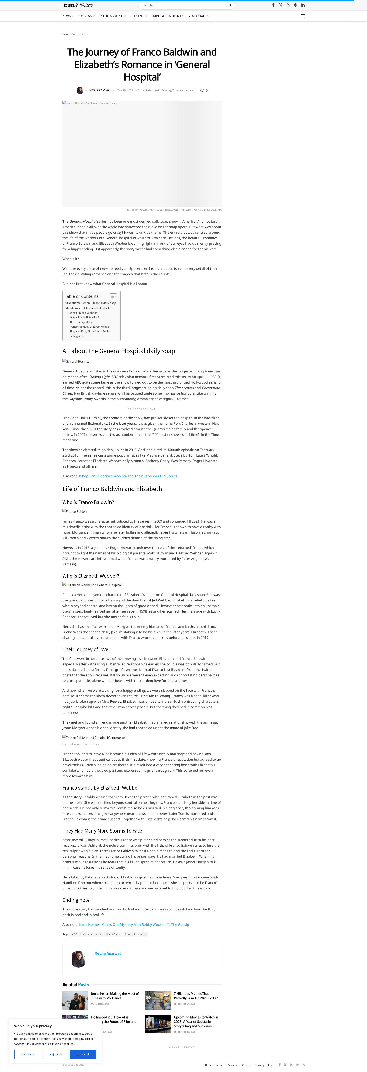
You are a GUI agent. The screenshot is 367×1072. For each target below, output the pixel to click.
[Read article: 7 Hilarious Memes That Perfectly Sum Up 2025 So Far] (158, 1000)
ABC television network (87, 934)
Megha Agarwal (100, 90)
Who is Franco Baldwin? (83, 313)
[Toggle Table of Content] (111, 296)
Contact (246, 1065)
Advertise (233, 1065)
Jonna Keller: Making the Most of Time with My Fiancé (115, 995)
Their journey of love (81, 322)
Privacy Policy (264, 1065)
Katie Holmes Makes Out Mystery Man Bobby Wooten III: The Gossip (134, 924)
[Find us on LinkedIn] (303, 5)
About (219, 1065)
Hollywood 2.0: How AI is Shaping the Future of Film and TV (113, 1021)
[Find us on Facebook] (273, 5)
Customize (28, 1054)
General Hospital (135, 934)
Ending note (77, 336)
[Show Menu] (303, 15)
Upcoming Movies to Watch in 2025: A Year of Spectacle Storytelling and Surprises (196, 1021)
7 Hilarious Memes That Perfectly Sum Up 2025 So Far (196, 995)
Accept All (83, 1054)
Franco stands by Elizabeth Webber (90, 327)
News (66, 16)
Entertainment (111, 16)
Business (85, 16)
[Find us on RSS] (288, 5)
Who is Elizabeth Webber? (84, 317)
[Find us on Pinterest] (295, 5)
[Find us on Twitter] (280, 5)
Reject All (56, 1054)
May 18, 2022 (125, 90)
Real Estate (197, 16)
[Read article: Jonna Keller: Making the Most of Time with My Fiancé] (75, 1000)
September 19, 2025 (184, 1031)
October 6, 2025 (100, 1003)
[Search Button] (230, 5)
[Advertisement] (268, 63)
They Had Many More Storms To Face (91, 331)
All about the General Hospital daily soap (90, 303)
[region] (55, 1041)
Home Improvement (166, 16)
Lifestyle (137, 16)
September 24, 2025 (184, 1003)
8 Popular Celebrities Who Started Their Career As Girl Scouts (128, 476)
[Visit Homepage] (78, 5)
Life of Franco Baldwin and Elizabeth (87, 308)
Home (65, 34)
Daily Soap (113, 934)
